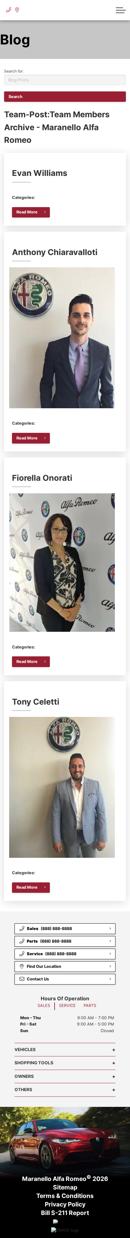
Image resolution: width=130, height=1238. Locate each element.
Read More (27, 212)
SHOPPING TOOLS (34, 1062)
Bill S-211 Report (65, 1213)
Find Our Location (44, 966)
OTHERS (23, 1089)
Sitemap (65, 1187)
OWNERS (24, 1076)
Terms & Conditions (65, 1196)
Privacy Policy (65, 1204)
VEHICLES (25, 1049)
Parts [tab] (90, 1005)
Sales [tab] (44, 1005)
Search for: (13, 71)
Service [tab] (67, 1005)
